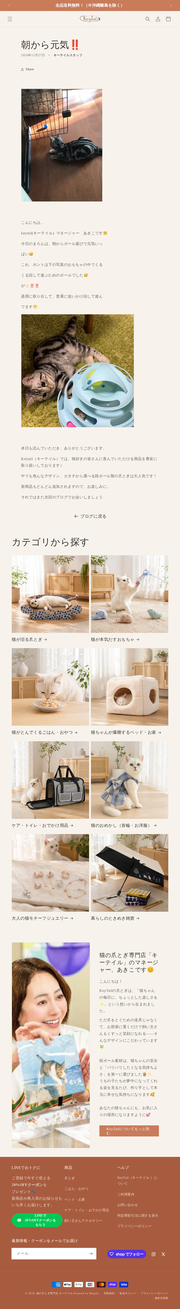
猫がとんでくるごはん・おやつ (42, 732)
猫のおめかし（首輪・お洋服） (121, 825)
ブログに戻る (93, 516)
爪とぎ (69, 1178)
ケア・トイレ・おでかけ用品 (40, 825)
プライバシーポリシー (134, 1226)
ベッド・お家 (74, 1199)
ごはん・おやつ (76, 1189)
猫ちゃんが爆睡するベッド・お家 (123, 732)
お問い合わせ (127, 1205)
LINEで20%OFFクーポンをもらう (40, 1220)
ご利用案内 (126, 1194)
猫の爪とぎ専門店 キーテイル (54, 1293)
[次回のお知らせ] (171, 5)
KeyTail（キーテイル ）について (137, 1180)
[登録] (91, 1253)
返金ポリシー (128, 1293)
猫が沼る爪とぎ (27, 639)
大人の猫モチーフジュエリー (40, 918)
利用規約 (109, 1293)
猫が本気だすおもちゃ (113, 639)
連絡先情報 (162, 1298)
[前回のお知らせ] (9, 5)
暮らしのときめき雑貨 (113, 918)
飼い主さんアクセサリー (83, 1220)
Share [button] (30, 69)
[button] (10, 19)
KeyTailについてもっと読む (128, 1131)
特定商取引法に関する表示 (137, 1215)
